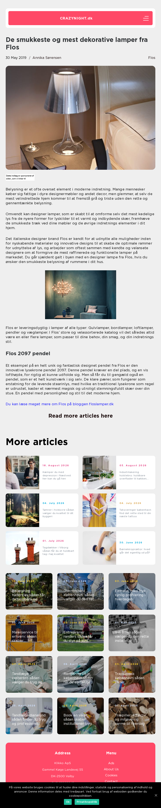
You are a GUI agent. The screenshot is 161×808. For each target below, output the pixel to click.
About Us (111, 769)
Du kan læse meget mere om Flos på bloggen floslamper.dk (60, 404)
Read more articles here (80, 416)
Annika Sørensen (46, 58)
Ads (111, 763)
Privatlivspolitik (87, 801)
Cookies (111, 775)
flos (151, 58)
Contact (111, 781)
